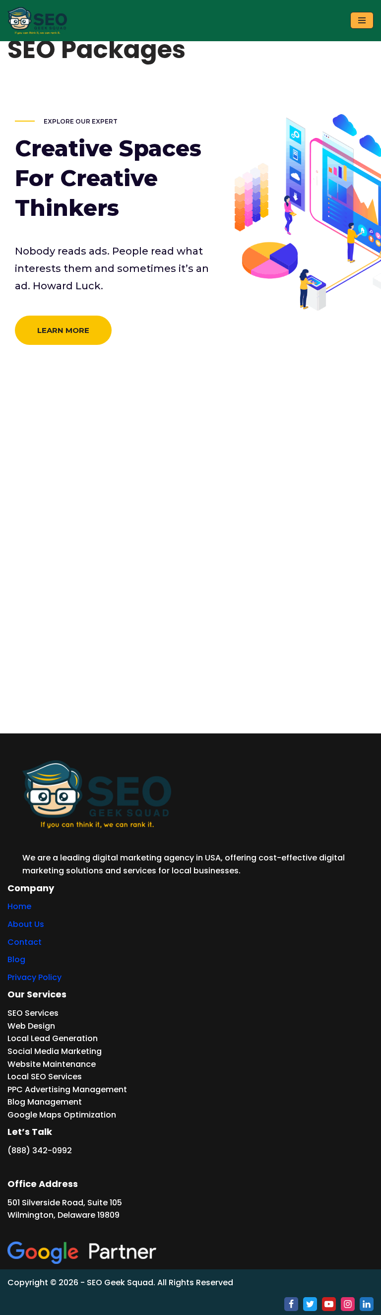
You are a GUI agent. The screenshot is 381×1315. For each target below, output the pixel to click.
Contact (24, 942)
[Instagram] (348, 1304)
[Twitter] (310, 1304)
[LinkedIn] (367, 1304)
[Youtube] (329, 1304)
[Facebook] (291, 1304)
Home (19, 906)
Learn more (63, 330)
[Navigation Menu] (362, 20)
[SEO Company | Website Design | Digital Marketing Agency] (37, 20)
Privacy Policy (34, 977)
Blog (16, 959)
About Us (25, 924)
